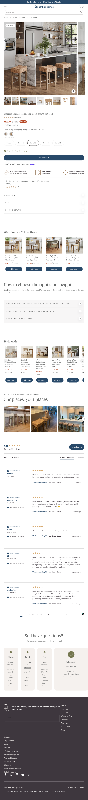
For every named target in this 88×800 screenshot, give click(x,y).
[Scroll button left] (3, 419)
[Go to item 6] (48, 101)
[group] (16, 446)
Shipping (7, 744)
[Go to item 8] (65, 101)
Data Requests (10, 772)
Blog (63, 730)
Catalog (64, 709)
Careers (64, 719)
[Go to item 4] (32, 101)
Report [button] (54, 482)
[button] (44, 117)
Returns (7, 747)
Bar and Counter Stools (28, 17)
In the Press (65, 726)
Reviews (64, 723)
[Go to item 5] (40, 101)
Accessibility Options (12, 768)
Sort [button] (6, 457)
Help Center (9, 740)
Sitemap (7, 765)
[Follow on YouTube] (22, 774)
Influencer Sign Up (11, 754)
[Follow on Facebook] (5, 774)
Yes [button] (50, 482)
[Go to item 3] (24, 101)
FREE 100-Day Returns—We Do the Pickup (44, 2)
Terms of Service (10, 758)
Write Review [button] (77, 447)
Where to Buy (66, 716)
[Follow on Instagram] (16, 774)
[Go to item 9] (73, 101)
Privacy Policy (9, 761)
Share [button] (59, 482)
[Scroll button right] (84, 419)
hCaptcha (24, 791)
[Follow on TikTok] (28, 774)
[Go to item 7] (56, 101)
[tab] (67, 457)
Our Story (65, 712)
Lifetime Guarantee (12, 751)
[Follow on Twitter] (11, 774)
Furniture (13, 17)
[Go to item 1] (7, 101)
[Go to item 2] (15, 101)
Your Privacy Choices (15, 787)
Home (6, 17)
